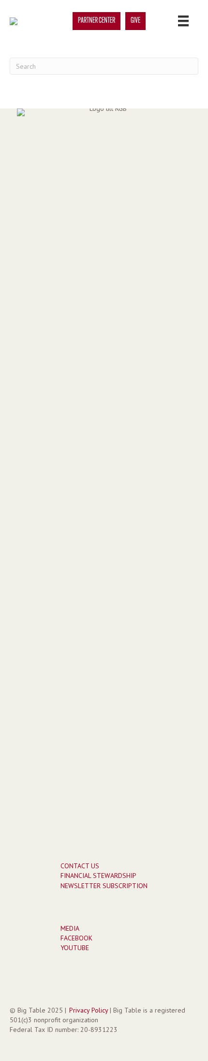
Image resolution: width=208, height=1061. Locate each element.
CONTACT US (79, 865)
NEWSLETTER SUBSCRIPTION (104, 885)
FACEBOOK (76, 938)
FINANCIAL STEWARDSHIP (98, 875)
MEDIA (69, 928)
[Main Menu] (183, 20)
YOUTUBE (74, 947)
